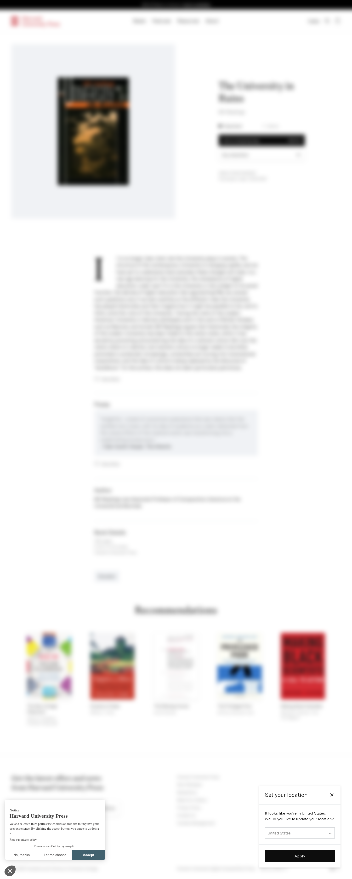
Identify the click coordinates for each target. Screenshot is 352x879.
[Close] (332, 795)
